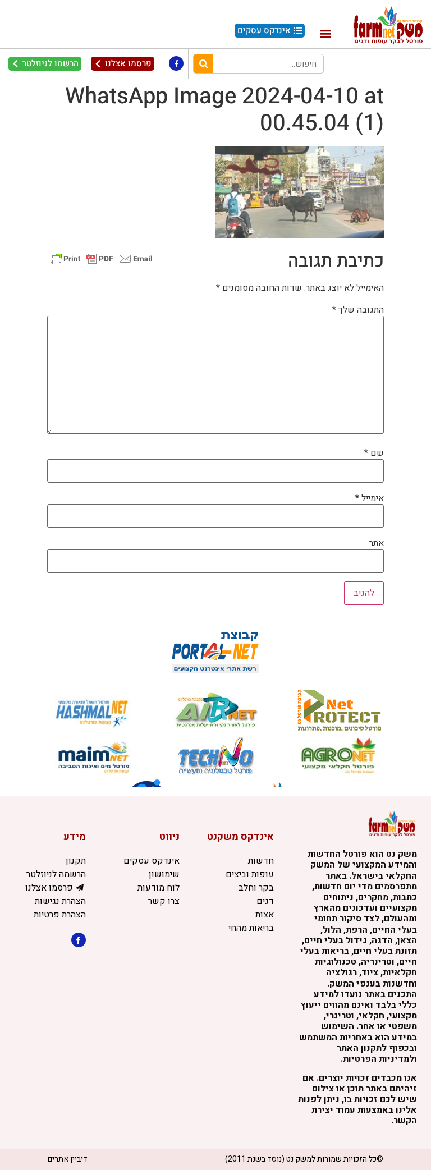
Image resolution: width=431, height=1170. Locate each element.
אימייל (369, 498)
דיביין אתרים (68, 1159)
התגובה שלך (358, 309)
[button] (325, 33)
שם (374, 452)
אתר (376, 543)
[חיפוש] (203, 63)
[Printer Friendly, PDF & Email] (101, 258)
